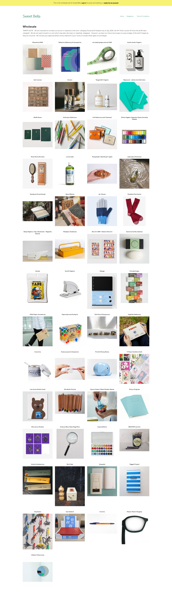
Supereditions (102, 427)
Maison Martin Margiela (134, 512)
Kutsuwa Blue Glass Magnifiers (70, 427)
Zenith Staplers (70, 271)
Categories (130, 16)
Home (122, 16)
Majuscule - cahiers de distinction (134, 80)
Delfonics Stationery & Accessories (70, 42)
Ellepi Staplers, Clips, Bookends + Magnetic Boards (38, 233)
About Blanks (70, 194)
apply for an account (111, 3)
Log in (84, 3)
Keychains (37, 512)
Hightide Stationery (134, 314)
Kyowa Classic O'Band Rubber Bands (102, 389)
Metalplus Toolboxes (70, 232)
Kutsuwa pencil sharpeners (70, 352)
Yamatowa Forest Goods (37, 194)
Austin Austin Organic (134, 42)
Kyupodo (102, 464)
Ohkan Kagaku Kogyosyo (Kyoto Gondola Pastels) (134, 118)
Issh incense (38, 80)
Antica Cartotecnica (37, 464)
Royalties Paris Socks (134, 194)
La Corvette (70, 157)
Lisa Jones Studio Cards (37, 389)
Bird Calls (70, 464)
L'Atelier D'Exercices (37, 555)
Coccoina (37, 352)
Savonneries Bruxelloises (134, 232)
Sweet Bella (31, 16)
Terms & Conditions (143, 16)
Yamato (37, 271)
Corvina (102, 512)
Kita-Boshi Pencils (70, 389)
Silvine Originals (134, 389)
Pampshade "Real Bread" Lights (102, 157)
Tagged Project (134, 464)
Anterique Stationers (70, 117)
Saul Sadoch (70, 512)
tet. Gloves (102, 194)
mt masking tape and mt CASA (102, 42)
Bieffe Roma (38, 117)
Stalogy (102, 271)
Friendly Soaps (134, 271)
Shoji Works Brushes (37, 157)
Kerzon (69, 80)
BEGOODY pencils (134, 427)
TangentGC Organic (102, 80)
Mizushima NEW (37, 42)
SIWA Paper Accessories (37, 314)
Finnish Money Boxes (102, 352)
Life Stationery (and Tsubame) (102, 117)
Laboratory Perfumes (134, 157)
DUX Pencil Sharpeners (102, 314)
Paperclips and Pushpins (70, 314)
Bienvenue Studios (37, 427)
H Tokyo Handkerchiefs (134, 352)
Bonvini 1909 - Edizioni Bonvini (102, 232)
